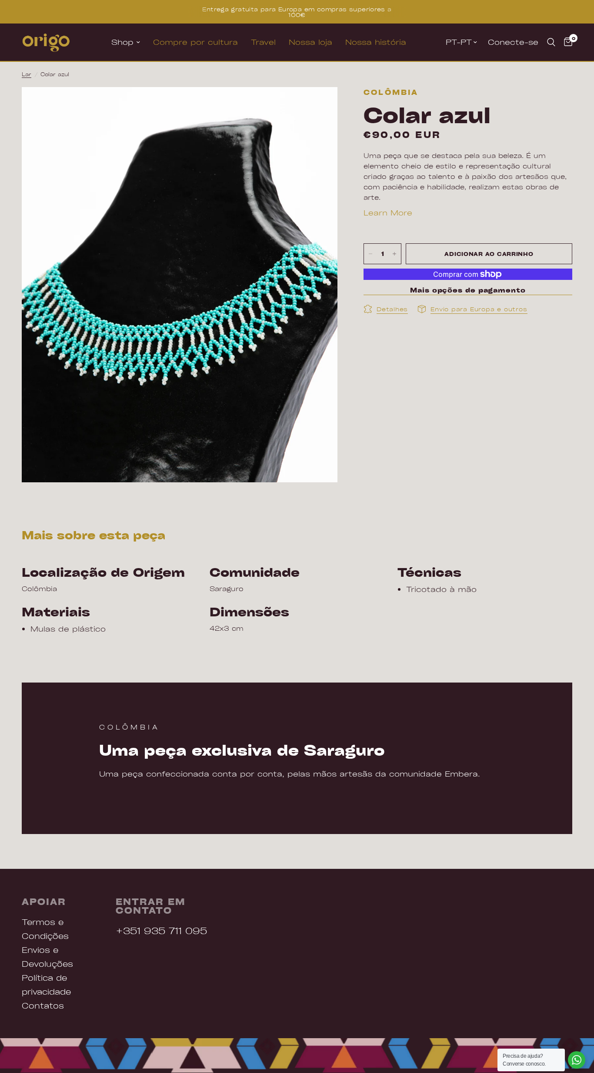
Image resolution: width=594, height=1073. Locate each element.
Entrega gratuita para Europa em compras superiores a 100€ (296, 11)
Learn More (388, 212)
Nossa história (375, 42)
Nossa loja (310, 42)
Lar (26, 74)
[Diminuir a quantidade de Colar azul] (370, 254)
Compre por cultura (195, 42)
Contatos (43, 1005)
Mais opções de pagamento (468, 290)
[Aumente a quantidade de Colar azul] (394, 254)
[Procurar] (551, 42)
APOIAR (44, 901)
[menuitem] (126, 42)
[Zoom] (319, 105)
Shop (122, 42)
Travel (263, 42)
